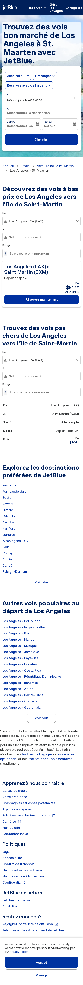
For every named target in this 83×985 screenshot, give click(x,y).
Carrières (11, 822)
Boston (8, 498)
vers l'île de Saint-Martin (55, 166)
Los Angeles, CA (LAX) (24, 100)
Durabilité (9, 906)
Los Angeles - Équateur (20, 664)
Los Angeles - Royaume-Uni (23, 627)
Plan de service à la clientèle (23, 876)
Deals (25, 166)
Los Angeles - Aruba (17, 689)
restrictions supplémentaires (50, 759)
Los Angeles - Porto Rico (21, 621)
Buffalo (7, 510)
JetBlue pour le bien (17, 900)
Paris (6, 547)
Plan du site (11, 828)
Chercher (41, 139)
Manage (42, 975)
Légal (6, 852)
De (8, 95)
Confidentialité (13, 882)
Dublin (7, 559)
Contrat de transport (18, 864)
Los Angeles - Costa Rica (21, 670)
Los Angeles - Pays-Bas (20, 658)
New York (9, 485)
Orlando (8, 516)
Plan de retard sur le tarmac (23, 870)
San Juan (9, 522)
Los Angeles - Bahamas (20, 683)
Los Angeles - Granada (19, 701)
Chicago (8, 553)
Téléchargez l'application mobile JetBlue (33, 930)
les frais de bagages (37, 754)
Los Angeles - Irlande (18, 639)
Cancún (8, 565)
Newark (7, 504)
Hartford (8, 528)
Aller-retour (16, 76)
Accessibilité (12, 858)
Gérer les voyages (56, 8)
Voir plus (41, 582)
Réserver (37, 8)
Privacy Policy (18, 952)
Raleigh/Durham (14, 572)
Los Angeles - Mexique (19, 646)
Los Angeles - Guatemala (21, 707)
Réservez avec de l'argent (27, 85)
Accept (41, 963)
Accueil (8, 166)
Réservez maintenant (41, 299)
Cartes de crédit (14, 791)
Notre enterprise (14, 797)
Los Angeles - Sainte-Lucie (22, 695)
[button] (45, 76)
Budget (7, 245)
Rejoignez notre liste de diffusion (30, 924)
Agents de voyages (17, 809)
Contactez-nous (15, 834)
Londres (8, 535)
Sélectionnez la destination (28, 113)
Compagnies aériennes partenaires (28, 803)
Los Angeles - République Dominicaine (31, 676)
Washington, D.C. (15, 541)
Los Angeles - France (18, 633)
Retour (48, 121)
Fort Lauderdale (14, 491)
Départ (11, 121)
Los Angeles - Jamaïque (20, 652)
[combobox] (41, 221)
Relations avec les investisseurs (29, 815)
